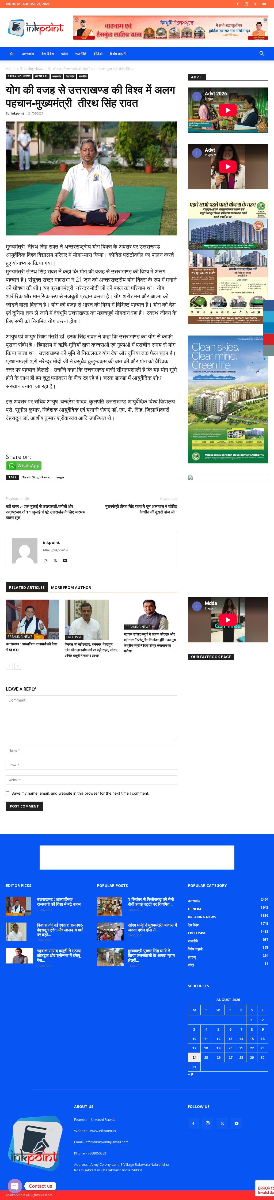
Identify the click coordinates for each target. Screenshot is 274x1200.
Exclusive (74, 637)
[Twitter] (255, 4)
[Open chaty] (15, 1186)
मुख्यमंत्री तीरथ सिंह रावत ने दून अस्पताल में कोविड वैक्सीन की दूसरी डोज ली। (141, 509)
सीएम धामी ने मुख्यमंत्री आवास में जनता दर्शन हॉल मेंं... (152, 927)
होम (12, 53)
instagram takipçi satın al (39, 441)
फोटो (64, 53)
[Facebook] (238, 4)
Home (10, 68)
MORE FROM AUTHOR (71, 587)
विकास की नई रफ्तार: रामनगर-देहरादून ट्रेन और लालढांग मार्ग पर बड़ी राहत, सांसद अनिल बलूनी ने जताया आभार (91, 650)
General (41, 76)
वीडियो (98, 53)
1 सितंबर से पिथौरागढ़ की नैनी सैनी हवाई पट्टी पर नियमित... (151, 901)
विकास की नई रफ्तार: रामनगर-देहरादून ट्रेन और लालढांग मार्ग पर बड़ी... (60, 930)
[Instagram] (246, 4)
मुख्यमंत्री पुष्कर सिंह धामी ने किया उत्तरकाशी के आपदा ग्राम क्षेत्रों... (151, 955)
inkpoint (17, 113)
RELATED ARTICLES (27, 587)
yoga (60, 477)
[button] (261, 54)
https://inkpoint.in (55, 550)
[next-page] (17, 666)
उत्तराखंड (28, 53)
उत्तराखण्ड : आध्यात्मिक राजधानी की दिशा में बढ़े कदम (59, 901)
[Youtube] (264, 4)
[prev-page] (9, 666)
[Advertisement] (137, 857)
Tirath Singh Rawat (36, 477)
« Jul (192, 1074)
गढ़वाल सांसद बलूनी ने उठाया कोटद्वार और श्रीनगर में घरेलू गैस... (59, 955)
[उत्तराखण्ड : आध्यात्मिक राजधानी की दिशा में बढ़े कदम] (32, 619)
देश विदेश (47, 53)
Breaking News (31, 68)
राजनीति (80, 53)
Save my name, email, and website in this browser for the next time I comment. (80, 793)
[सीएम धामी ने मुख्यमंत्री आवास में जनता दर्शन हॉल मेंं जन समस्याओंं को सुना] (110, 931)
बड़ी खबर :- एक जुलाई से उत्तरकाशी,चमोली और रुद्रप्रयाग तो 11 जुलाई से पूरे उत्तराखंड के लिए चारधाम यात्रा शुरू (45, 512)
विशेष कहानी (118, 53)
